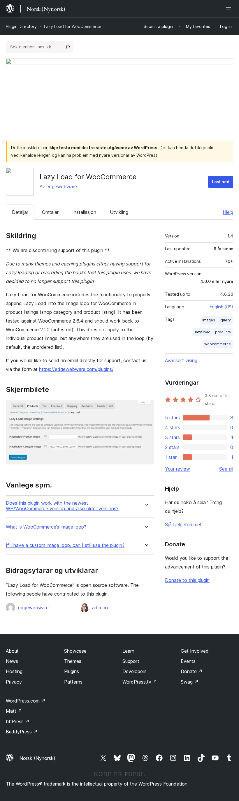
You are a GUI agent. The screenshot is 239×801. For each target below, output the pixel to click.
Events (188, 661)
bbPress (17, 721)
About (12, 651)
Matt (14, 711)
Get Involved (195, 651)
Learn (128, 651)
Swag (189, 682)
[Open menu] (229, 8)
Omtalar (50, 212)
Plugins (71, 671)
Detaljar (20, 212)
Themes (72, 661)
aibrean (100, 607)
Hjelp (228, 212)
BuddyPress (22, 732)
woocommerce (217, 344)
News (12, 661)
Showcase (75, 651)
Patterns (73, 682)
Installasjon (84, 212)
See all (226, 469)
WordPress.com (25, 701)
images (208, 320)
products (223, 332)
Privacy (14, 682)
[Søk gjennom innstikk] (67, 47)
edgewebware (61, 186)
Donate (192, 671)
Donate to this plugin (187, 580)
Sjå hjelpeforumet (183, 524)
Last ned (220, 181)
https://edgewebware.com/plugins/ (76, 369)
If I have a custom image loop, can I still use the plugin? (65, 545)
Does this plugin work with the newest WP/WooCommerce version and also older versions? (62, 505)
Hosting (14, 671)
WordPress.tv (139, 682)
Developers (134, 671)
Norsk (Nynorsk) (37, 758)
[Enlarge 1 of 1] (146, 408)
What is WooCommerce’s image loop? (46, 527)
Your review (177, 469)
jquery (225, 320)
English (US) (221, 306)
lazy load (202, 332)
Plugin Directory (21, 26)
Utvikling (119, 212)
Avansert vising (181, 360)
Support (130, 661)
